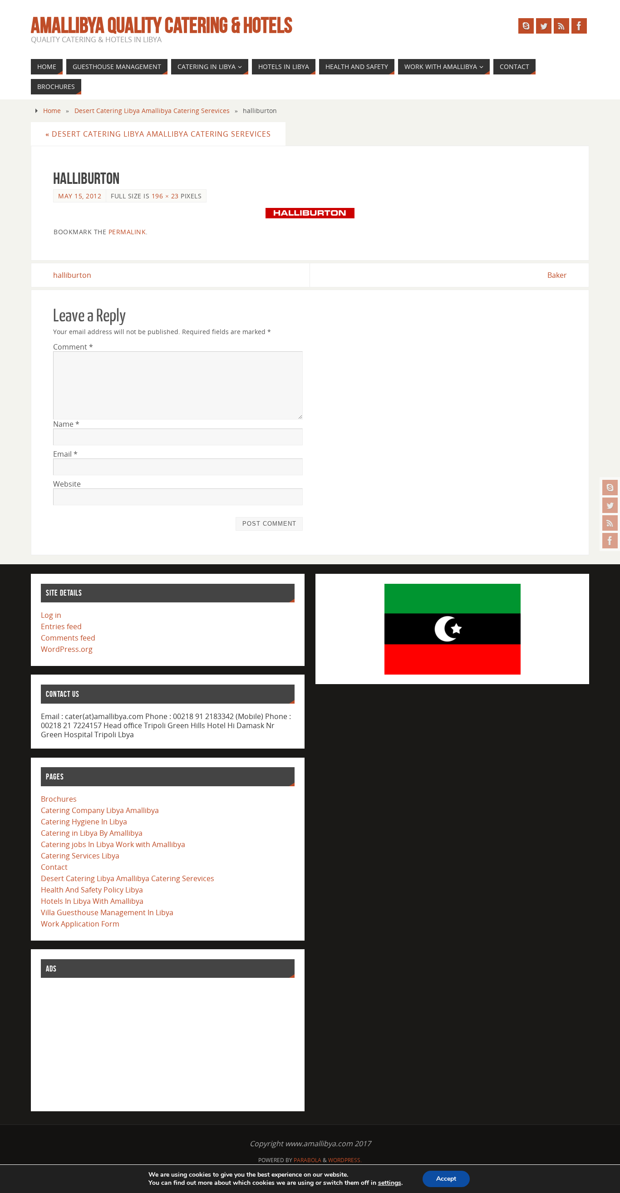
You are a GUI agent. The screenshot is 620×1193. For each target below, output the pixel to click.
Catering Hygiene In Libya (84, 822)
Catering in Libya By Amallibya (92, 833)
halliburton (72, 275)
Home (52, 110)
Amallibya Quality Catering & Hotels (161, 25)
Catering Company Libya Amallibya (100, 810)
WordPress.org (67, 649)
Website (67, 483)
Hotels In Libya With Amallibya (92, 901)
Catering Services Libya (80, 856)
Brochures (59, 799)
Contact (54, 867)
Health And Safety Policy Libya (92, 890)
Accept (446, 1178)
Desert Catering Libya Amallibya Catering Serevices (152, 110)
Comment (73, 346)
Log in (51, 615)
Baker (557, 275)
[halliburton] (310, 213)
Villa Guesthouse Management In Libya (107, 912)
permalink (127, 231)
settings (389, 1183)
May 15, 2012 (79, 196)
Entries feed (61, 626)
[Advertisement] (109, 1042)
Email (65, 453)
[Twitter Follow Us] (610, 505)
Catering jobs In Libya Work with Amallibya (113, 844)
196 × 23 (165, 196)
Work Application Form (80, 924)
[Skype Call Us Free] (610, 487)
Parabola (307, 1160)
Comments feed (68, 638)
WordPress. (345, 1160)
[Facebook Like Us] (610, 540)
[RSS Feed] (610, 523)
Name (66, 424)
